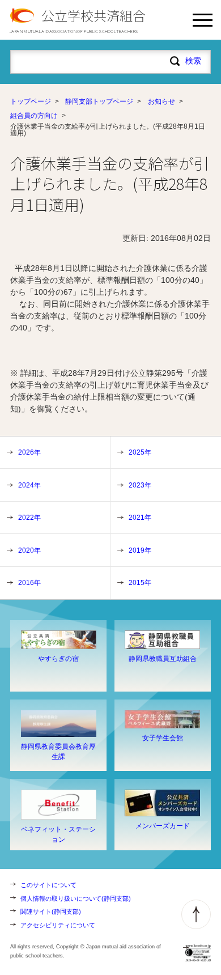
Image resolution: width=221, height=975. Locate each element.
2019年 (140, 550)
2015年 (140, 583)
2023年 (140, 485)
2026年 (29, 452)
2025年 (140, 452)
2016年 (29, 583)
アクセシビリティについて (57, 925)
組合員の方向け (34, 116)
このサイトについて (48, 884)
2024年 (29, 485)
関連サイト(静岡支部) (50, 911)
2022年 (29, 518)
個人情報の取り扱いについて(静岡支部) (75, 898)
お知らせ (161, 101)
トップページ (30, 101)
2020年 (29, 550)
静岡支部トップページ (99, 101)
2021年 (140, 518)
